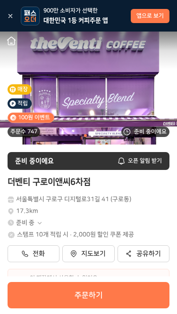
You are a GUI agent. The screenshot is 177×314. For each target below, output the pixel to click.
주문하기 (89, 295)
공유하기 (148, 254)
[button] (29, 223)
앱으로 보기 (150, 16)
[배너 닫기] (10, 16)
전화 (39, 254)
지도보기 (93, 254)
